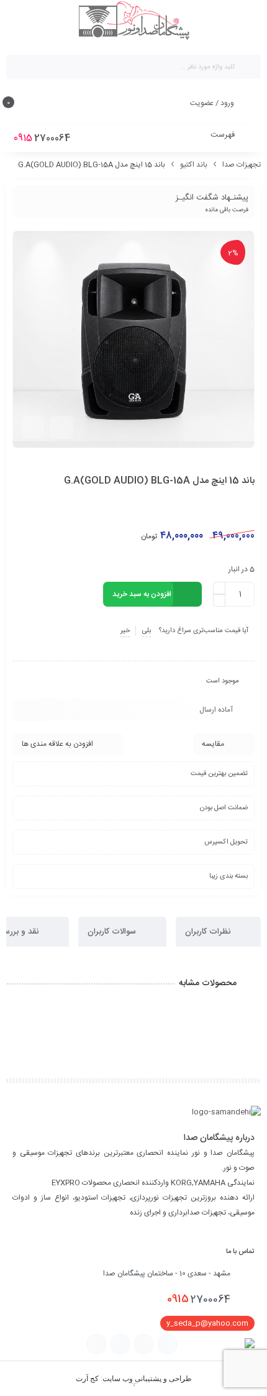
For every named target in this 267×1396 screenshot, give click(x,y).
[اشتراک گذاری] (61, 427)
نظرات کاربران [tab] (209, 932)
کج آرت (87, 1378)
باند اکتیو (193, 164)
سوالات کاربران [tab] (113, 932)
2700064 (198, 1299)
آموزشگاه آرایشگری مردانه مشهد (133, 1383)
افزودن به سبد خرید (141, 594)
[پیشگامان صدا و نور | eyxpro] (134, 21)
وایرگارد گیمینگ (133, 1386)
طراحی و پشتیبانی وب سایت (147, 1378)
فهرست (223, 135)
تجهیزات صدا (241, 164)
